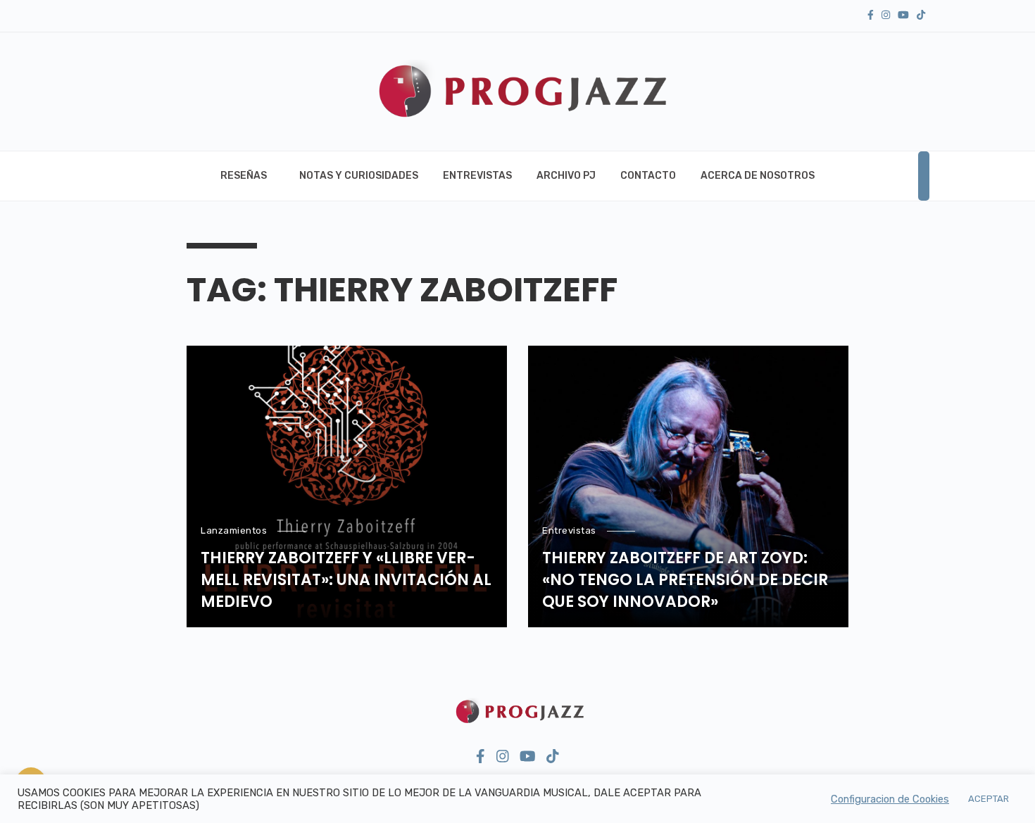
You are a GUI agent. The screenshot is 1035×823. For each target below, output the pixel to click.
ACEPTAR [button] (988, 798)
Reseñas (243, 176)
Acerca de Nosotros (758, 176)
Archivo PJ (566, 176)
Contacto (648, 176)
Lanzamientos (234, 530)
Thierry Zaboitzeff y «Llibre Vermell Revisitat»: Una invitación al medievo (346, 580)
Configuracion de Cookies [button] (890, 799)
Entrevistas (477, 176)
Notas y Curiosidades (358, 176)
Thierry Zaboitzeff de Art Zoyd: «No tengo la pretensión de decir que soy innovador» (685, 580)
